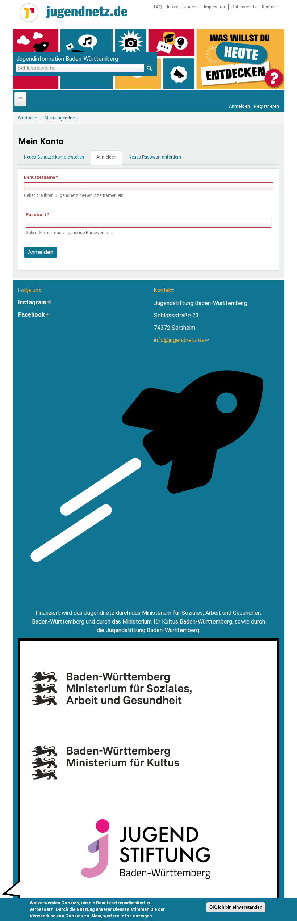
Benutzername (41, 177)
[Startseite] (29, 13)
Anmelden (239, 106)
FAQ (158, 6)
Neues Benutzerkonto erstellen (54, 157)
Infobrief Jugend (183, 6)
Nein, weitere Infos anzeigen (122, 915)
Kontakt (269, 6)
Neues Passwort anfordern (155, 157)
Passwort (37, 214)
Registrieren (266, 106)
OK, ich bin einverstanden (235, 907)
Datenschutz (244, 6)
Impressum (215, 6)
